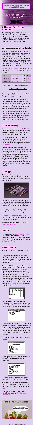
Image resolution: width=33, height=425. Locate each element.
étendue (5, 149)
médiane (7, 144)
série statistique (13, 68)
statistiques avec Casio (23, 234)
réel (7, 115)
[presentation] (28, 68)
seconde (19, 36)
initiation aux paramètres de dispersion (15, 223)
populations (23, 139)
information (15, 163)
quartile (21, 129)
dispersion (18, 175)
